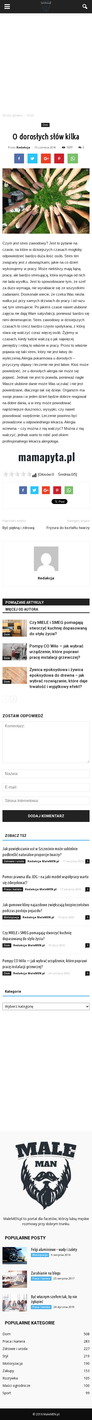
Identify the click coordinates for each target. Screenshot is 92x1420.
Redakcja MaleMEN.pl (43, 861)
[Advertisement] (46, 62)
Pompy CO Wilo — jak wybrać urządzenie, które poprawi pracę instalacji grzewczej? (56, 652)
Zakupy (8, 1370)
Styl (5, 1356)
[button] (85, 6)
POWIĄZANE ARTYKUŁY (24, 602)
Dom (45, 125)
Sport (6, 1393)
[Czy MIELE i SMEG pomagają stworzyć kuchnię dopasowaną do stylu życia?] (14, 628)
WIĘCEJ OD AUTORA (21, 609)
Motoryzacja (11, 917)
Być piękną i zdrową (18, 528)
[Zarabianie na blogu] (14, 1279)
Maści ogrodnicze (16, 1385)
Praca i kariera (13, 889)
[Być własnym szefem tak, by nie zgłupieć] (14, 1302)
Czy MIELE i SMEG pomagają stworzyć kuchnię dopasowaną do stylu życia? (58, 628)
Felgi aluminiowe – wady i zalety (54, 1249)
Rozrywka (10, 1378)
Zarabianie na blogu (45, 1273)
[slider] (17, 474)
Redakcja (23, 147)
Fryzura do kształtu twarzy (68, 528)
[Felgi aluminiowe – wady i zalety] (14, 1255)
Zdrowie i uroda (14, 861)
